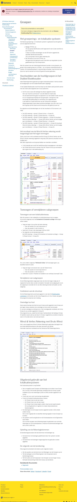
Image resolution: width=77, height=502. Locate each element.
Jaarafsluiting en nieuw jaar (12, 75)
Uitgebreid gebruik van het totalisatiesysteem (70, 42)
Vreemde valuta (11, 78)
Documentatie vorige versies (45, 492)
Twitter (32, 471)
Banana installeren (10, 30)
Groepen (12, 50)
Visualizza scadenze (8, 85)
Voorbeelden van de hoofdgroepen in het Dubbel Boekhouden (70, 29)
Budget (10, 72)
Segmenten (13, 54)
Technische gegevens (10, 32)
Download (20, 3)
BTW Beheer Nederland (8, 21)
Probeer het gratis (68, 11)
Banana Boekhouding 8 (8, 27)
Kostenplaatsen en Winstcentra (14, 57)
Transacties (11, 65)
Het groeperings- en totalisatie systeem (70, 25)
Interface (7, 34)
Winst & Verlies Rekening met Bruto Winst (70, 38)
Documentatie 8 (8, 28)
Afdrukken (11, 70)
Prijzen (25, 3)
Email (49, 471)
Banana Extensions (5, 493)
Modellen (3, 491)
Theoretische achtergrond (11, 39)
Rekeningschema (12, 47)
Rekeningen (13, 48)
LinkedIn (44, 471)
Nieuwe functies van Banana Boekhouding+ (9, 24)
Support (48, 3)
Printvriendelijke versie (26, 469)
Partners (41, 494)
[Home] (6, 3)
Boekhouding (8, 36)
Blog (29, 3)
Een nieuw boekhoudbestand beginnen (12, 44)
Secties (12, 52)
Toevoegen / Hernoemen (13, 60)
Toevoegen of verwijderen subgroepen (69, 33)
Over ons (61, 487)
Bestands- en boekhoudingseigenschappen (15, 67)
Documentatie (35, 3)
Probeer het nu (36, 33)
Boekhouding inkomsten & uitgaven (12, 80)
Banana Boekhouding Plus (25, 11)
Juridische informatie (63, 491)
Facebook (38, 471)
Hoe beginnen (42, 490)
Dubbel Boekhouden (12, 37)
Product (14, 3)
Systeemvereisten (5, 489)
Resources (41, 3)
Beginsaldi (25, 465)
